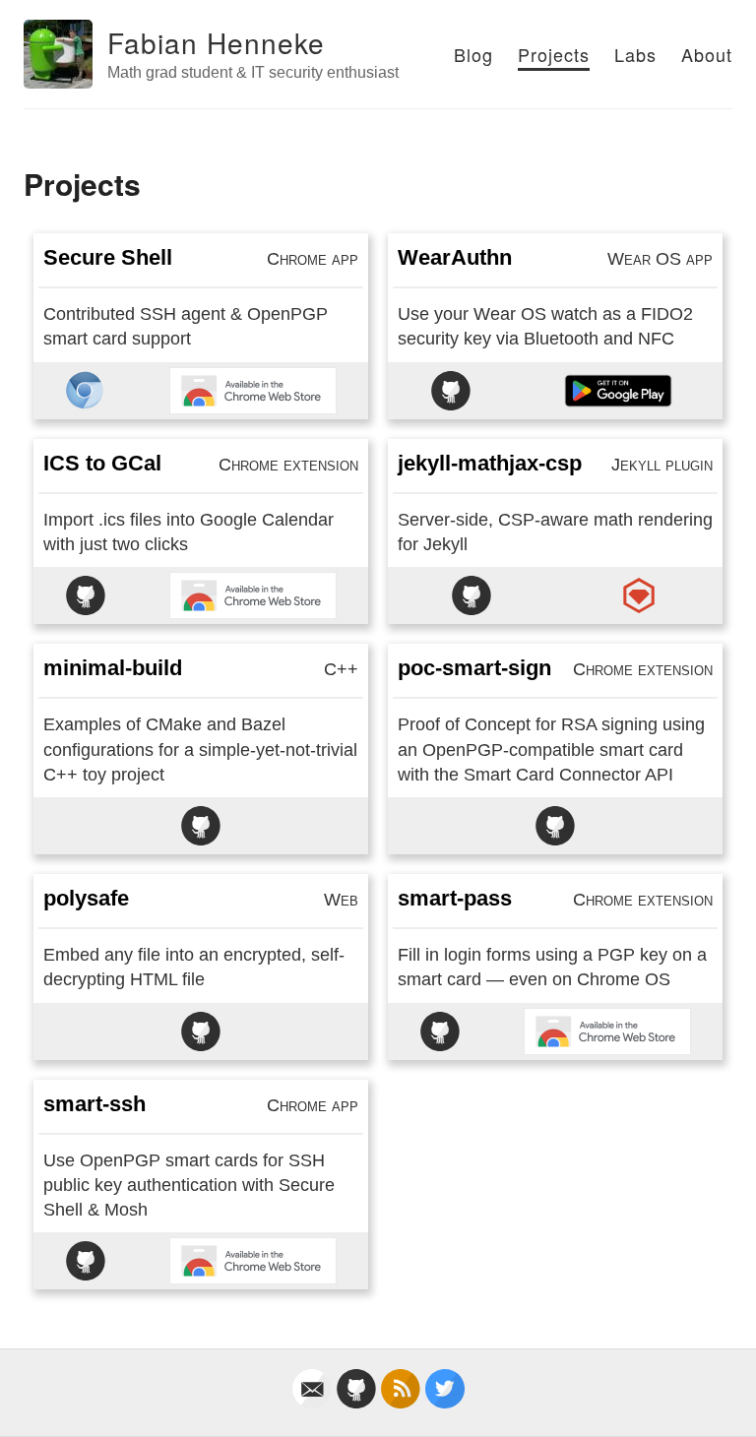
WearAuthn (455, 257)
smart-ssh (94, 1104)
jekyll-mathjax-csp (490, 463)
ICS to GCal (102, 463)
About (706, 54)
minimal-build (112, 668)
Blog (473, 54)
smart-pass (455, 898)
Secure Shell (107, 257)
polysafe (86, 898)
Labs (635, 54)
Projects (554, 54)
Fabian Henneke (216, 42)
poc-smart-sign (474, 668)
